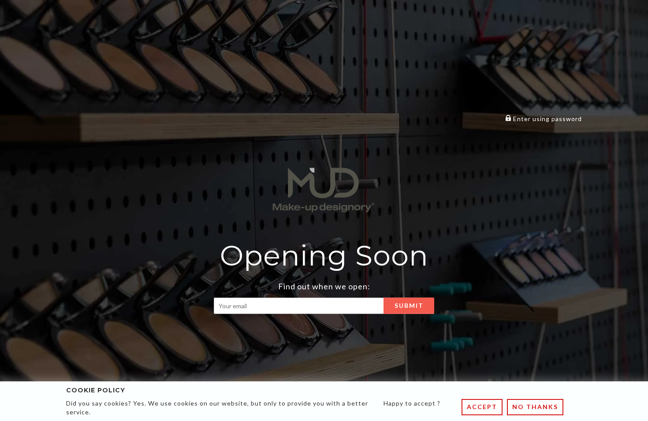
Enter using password (546, 118)
